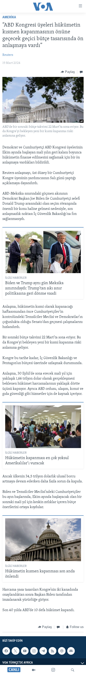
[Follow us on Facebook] (6, 651)
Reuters (7, 55)
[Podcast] (62, 651)
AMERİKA (9, 17)
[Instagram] (53, 670)
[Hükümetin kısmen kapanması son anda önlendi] (43, 539)
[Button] (68, 72)
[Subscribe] (71, 651)
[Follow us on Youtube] (25, 651)
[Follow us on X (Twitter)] (15, 651)
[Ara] (73, 670)
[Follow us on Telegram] (43, 651)
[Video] (34, 670)
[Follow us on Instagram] (34, 651)
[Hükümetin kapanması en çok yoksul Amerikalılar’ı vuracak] (43, 426)
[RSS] (52, 651)
